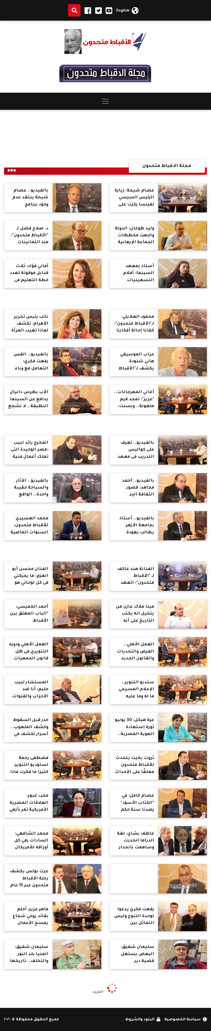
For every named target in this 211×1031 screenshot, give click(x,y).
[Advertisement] (105, 134)
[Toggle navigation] (105, 101)
